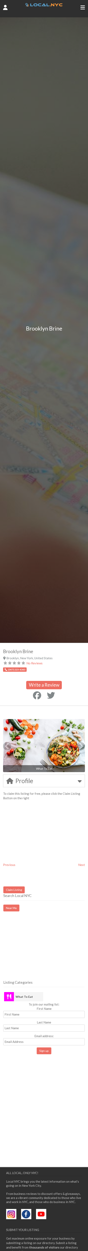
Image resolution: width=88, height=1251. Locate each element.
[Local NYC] (44, 5)
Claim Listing (14, 889)
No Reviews (34, 663)
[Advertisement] (37, 949)
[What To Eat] (9, 996)
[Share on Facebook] (37, 695)
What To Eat (24, 996)
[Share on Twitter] (51, 695)
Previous (9, 865)
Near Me (11, 908)
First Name (44, 1008)
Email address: (44, 1036)
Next (81, 865)
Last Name (44, 1022)
